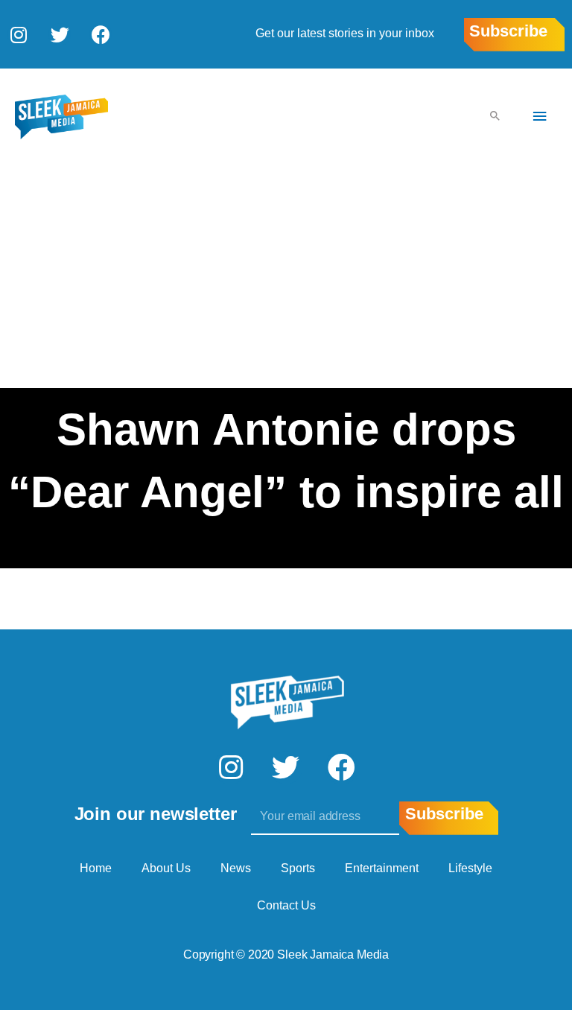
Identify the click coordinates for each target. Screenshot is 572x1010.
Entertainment (382, 868)
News (235, 868)
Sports (298, 868)
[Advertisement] (286, 276)
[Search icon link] (495, 116)
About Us (166, 868)
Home (96, 868)
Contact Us (286, 905)
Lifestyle (470, 868)
